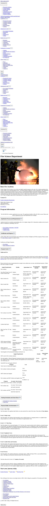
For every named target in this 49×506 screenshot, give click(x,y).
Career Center (6, 43)
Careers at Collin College (8, 483)
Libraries (5, 26)
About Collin (3, 59)
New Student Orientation (8, 31)
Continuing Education (7, 11)
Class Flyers (5, 402)
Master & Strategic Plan (8, 65)
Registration (5, 32)
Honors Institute (6, 25)
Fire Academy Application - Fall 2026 (10, 227)
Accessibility (5, 495)
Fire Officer (5, 244)
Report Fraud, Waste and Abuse (9, 497)
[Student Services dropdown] (8, 38)
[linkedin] (7, 503)
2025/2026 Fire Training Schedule (10, 401)
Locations (5, 24)
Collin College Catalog (6, 237)
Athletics (5, 50)
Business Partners (6, 12)
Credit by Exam (6, 229)
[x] (2, 503)
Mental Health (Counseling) (8, 488)
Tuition (4, 33)
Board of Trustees (6, 64)
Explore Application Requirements (7, 200)
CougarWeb (15, 16)
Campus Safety (6, 486)
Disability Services (7, 44)
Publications (5, 66)
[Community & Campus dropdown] (11, 48)
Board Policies (6, 493)
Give (3, 16)
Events (4, 52)
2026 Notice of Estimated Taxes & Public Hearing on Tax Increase (16, 491)
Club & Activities (6, 41)
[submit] (13, 147)
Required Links (6, 498)
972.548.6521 (3, 206)
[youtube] (5, 503)
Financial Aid (5, 34)
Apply (18, 16)
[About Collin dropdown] (7, 59)
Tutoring (5, 45)
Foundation (5, 55)
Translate (6, 16)
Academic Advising (7, 22)
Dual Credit (5, 10)
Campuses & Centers (7, 482)
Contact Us (5, 68)
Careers (4, 67)
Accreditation (5, 480)
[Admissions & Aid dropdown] (9, 29)
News (4, 61)
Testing (4, 35)
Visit (1, 16)
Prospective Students (7, 7)
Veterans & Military (7, 14)
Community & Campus (5, 48)
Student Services (4, 37)
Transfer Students (6, 9)
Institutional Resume (7, 489)
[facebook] (1, 503)
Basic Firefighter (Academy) (9, 245)
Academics (3, 18)
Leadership (5, 62)
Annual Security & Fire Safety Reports (11, 496)
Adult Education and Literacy (9, 51)
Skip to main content (5, 1)
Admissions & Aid (4, 28)
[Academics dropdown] (6, 18)
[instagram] (4, 503)
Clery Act (5, 484)
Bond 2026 (10, 16)
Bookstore (5, 40)
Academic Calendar (7, 23)
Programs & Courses (7, 20)
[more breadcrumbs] (4, 150)
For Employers (6, 57)
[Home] (3, 151)
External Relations (6, 53)
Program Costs (6, 228)
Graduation (5, 42)
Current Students (6, 8)
